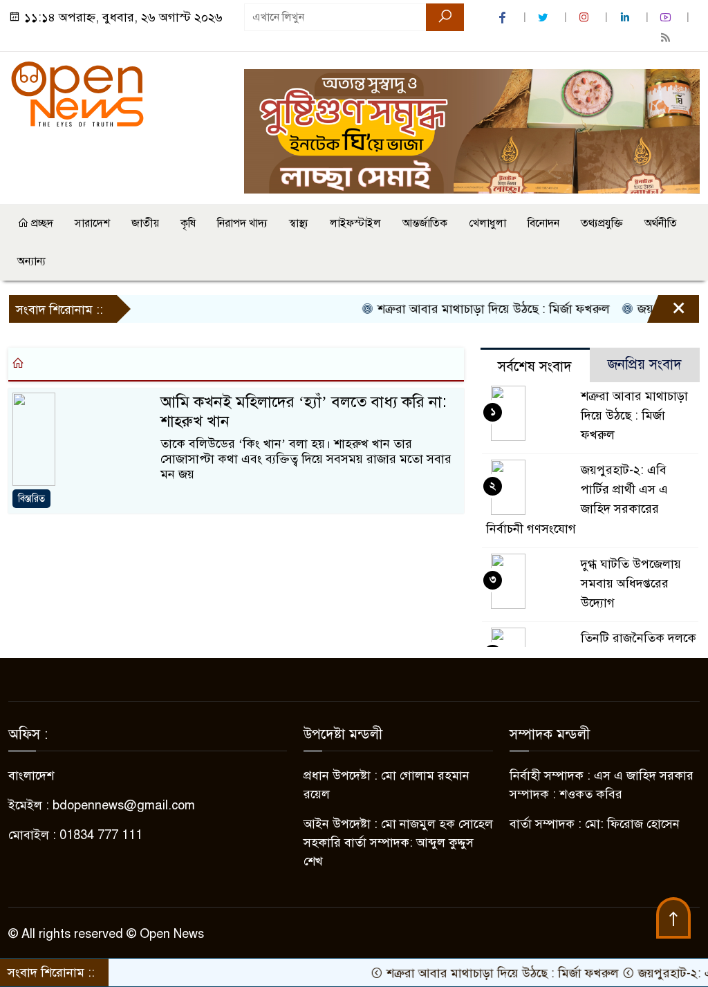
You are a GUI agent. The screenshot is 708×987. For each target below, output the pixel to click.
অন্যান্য (31, 261)
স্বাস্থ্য (298, 223)
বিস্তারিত (31, 499)
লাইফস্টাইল (355, 223)
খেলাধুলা (487, 223)
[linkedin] (626, 18)
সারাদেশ (92, 223)
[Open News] (77, 93)
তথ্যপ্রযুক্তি (602, 223)
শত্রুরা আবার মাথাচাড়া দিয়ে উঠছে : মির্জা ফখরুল (476, 309)
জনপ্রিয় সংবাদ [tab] (645, 364)
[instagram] (585, 18)
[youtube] (667, 18)
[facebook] (504, 18)
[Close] (666, 312)
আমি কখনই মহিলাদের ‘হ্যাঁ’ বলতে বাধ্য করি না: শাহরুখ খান (303, 411)
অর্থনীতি (660, 223)
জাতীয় (145, 223)
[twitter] (545, 18)
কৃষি (188, 223)
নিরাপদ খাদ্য (242, 223)
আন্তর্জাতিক (424, 223)
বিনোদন (543, 223)
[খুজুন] (445, 17)
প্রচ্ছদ (40, 223)
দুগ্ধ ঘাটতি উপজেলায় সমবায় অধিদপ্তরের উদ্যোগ (631, 583)
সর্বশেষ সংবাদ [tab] (535, 366)
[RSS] (667, 38)
